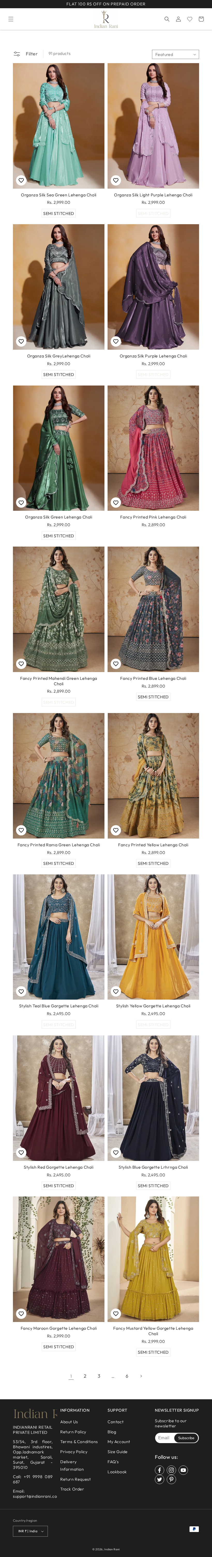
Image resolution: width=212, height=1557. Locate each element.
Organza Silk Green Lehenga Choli (58, 517)
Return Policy (73, 1431)
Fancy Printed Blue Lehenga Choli (153, 678)
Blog (112, 1431)
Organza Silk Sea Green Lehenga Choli (58, 194)
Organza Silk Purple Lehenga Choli (153, 355)
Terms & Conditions (79, 1441)
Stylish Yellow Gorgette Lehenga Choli (153, 1005)
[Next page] (141, 1376)
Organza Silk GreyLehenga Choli (58, 355)
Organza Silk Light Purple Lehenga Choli (153, 194)
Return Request (75, 1479)
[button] (11, 19)
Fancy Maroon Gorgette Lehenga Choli (59, 1328)
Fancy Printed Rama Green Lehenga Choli (59, 844)
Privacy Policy (73, 1451)
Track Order (72, 1489)
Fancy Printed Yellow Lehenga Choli (153, 844)
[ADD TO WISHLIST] (21, 180)
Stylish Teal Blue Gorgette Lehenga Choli (59, 1005)
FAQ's (113, 1461)
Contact (116, 1421)
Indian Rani (112, 1549)
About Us (69, 1421)
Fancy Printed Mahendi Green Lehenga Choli (58, 681)
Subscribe (186, 1438)
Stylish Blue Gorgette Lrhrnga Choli (153, 1167)
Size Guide (118, 1451)
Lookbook (117, 1471)
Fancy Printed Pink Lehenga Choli (153, 517)
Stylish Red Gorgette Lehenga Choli (58, 1167)
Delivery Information (72, 1465)
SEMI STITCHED (58, 213)
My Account (119, 1441)
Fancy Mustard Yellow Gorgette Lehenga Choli (153, 1331)
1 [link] (71, 1376)
